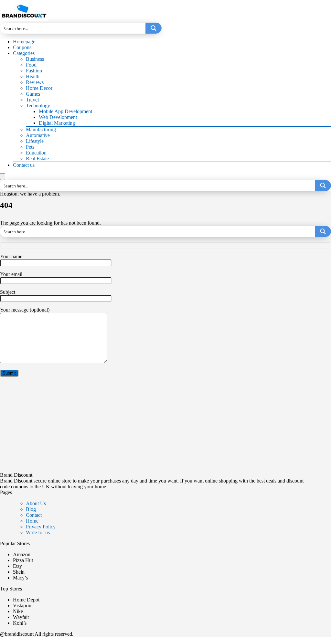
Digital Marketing (57, 123)
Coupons (22, 47)
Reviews (35, 82)
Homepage (24, 41)
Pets (30, 147)
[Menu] (2, 176)
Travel (32, 99)
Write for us (38, 532)
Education (36, 152)
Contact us (24, 165)
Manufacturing (41, 129)
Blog (31, 509)
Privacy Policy (41, 526)
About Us (36, 503)
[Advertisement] (165, 427)
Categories (24, 53)
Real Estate (37, 158)
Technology (38, 105)
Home (32, 521)
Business (35, 59)
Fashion (34, 70)
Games (33, 94)
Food (31, 65)
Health (32, 76)
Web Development (58, 117)
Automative (38, 135)
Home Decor (39, 88)
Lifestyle (35, 141)
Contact (34, 515)
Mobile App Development (65, 111)
